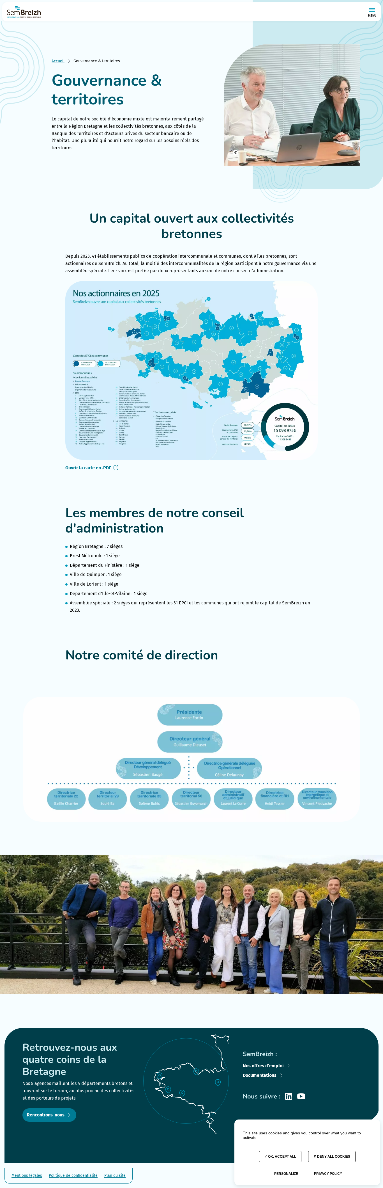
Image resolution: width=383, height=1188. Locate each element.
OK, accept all (281, 1157)
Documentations (259, 1075)
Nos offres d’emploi (263, 1065)
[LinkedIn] (289, 1096)
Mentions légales (26, 1175)
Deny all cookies (333, 1157)
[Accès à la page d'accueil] (24, 12)
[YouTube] (301, 1096)
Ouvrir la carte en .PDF (88, 467)
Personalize (286, 1174)
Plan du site (115, 1175)
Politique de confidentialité (73, 1175)
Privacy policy (328, 1174)
